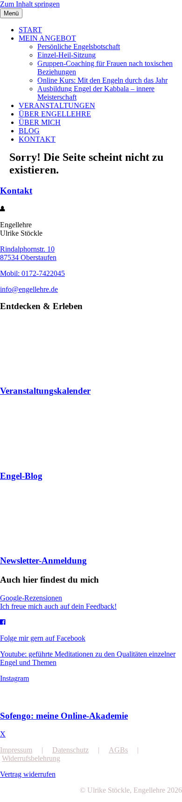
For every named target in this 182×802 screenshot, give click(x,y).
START (30, 30)
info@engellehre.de (29, 289)
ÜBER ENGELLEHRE (55, 114)
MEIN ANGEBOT (47, 38)
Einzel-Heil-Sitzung (66, 55)
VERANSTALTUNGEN (57, 105)
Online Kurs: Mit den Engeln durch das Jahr (102, 80)
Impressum (16, 750)
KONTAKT (37, 139)
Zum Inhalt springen (30, 4)
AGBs (118, 750)
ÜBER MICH (40, 122)
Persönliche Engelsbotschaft (78, 47)
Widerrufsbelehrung (31, 758)
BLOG (29, 131)
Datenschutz (70, 750)
